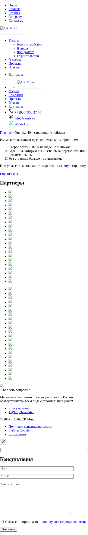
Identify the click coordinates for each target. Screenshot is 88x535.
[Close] (3, 442)
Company (15, 16)
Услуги (14, 40)
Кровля (22, 48)
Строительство (28, 56)
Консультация (19, 408)
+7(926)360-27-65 (21, 412)
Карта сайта (17, 434)
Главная (6, 132)
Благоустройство (29, 44)
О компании (17, 59)
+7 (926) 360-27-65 (27, 112)
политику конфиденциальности (62, 522)
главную (65, 165)
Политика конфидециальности (31, 426)
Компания (16, 95)
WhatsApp (21, 124)
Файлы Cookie (19, 430)
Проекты (15, 63)
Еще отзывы (9, 174)
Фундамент (25, 52)
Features (14, 13)
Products (14, 9)
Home (13, 5)
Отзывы (14, 67)
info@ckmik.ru (24, 118)
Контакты (16, 74)
